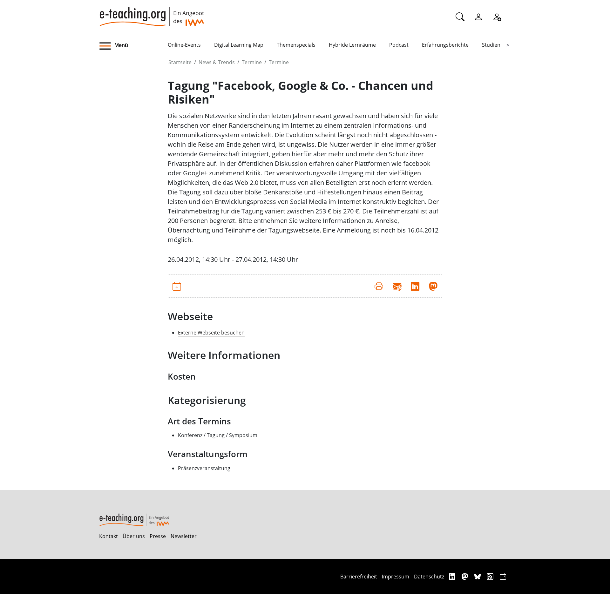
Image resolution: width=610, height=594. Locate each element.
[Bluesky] (478, 576)
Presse (158, 536)
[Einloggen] (478, 16)
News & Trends (217, 62)
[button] (133, 46)
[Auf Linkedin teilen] (415, 286)
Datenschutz (429, 576)
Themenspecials (296, 44)
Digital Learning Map (238, 44)
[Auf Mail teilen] (397, 286)
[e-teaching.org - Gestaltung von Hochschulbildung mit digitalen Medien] (151, 13)
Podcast (399, 44)
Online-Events (184, 44)
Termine (252, 62)
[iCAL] (503, 576)
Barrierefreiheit (358, 576)
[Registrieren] (496, 16)
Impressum (395, 576)
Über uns (134, 536)
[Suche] (460, 16)
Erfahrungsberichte (445, 44)
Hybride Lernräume (352, 44)
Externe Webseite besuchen (211, 332)
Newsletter (184, 536)
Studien (491, 44)
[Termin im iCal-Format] (177, 286)
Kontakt (108, 536)
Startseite (180, 62)
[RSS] (491, 576)
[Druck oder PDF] (379, 286)
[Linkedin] (453, 576)
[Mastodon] (466, 576)
